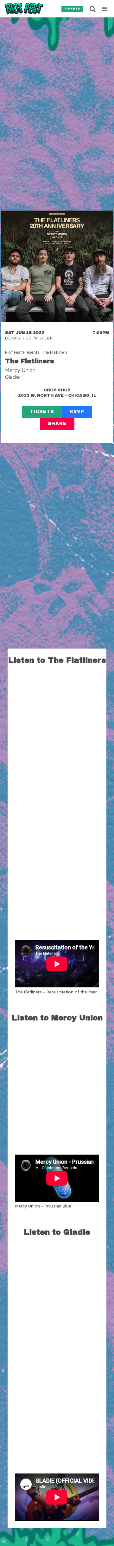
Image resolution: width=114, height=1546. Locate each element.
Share (57, 423)
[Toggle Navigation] (104, 9)
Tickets (72, 8)
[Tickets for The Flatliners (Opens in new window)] (57, 266)
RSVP (77, 411)
